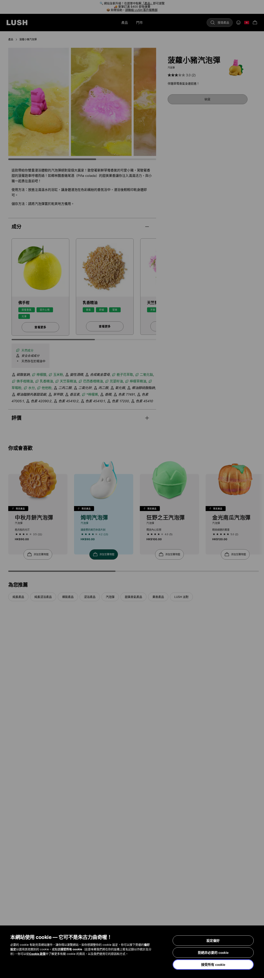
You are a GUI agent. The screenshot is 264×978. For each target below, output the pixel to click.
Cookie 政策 (37, 953)
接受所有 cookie (213, 964)
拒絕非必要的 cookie (213, 952)
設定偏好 (213, 940)
